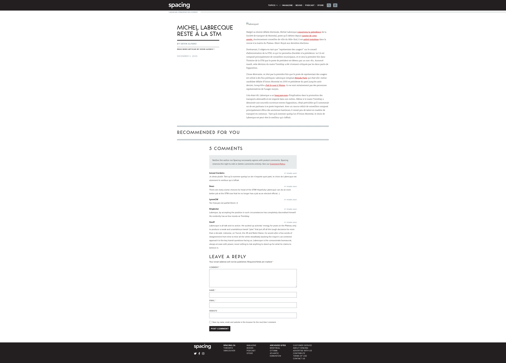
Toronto (228, 348)
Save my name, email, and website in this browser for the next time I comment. (244, 322)
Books (299, 5)
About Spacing (300, 348)
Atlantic (274, 353)
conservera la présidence (309, 31)
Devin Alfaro (189, 43)
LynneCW (213, 199)
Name (212, 290)
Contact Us (299, 358)
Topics (272, 5)
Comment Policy (277, 163)
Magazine (287, 5)
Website (213, 310)
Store (320, 5)
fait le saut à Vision (275, 85)
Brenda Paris (301, 77)
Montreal (275, 348)
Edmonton (275, 356)
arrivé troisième (311, 39)
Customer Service (302, 345)
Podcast (310, 5)
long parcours (281, 95)
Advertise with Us (302, 350)
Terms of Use (300, 356)
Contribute (299, 353)
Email (212, 300)
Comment (214, 267)
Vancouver (229, 350)
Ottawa (274, 350)
